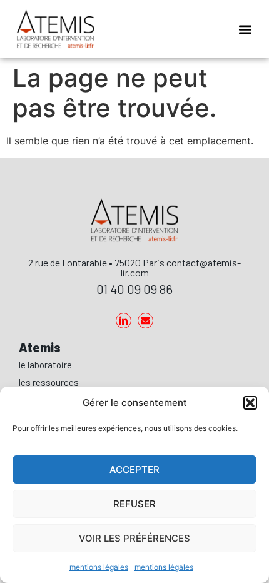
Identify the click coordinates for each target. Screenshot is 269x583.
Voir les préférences (134, 538)
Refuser (134, 504)
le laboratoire (45, 364)
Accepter (134, 469)
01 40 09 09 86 (134, 289)
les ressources (49, 382)
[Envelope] (145, 320)
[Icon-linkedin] (123, 320)
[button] (250, 403)
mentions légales (98, 567)
